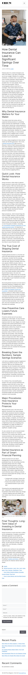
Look (20, 568)
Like (17, 568)
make (23, 568)
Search (4, 629)
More (3, 570)
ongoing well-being (13, 559)
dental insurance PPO (8, 143)
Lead (14, 568)
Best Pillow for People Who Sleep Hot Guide (13, 655)
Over (6, 570)
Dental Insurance (8, 568)
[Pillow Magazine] (7, 3)
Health (5, 566)
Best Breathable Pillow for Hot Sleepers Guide (14, 653)
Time (20, 570)
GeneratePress (22, 673)
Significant (16, 570)
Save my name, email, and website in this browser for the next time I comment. (14, 616)
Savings (10, 570)
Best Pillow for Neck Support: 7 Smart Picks (13, 643)
